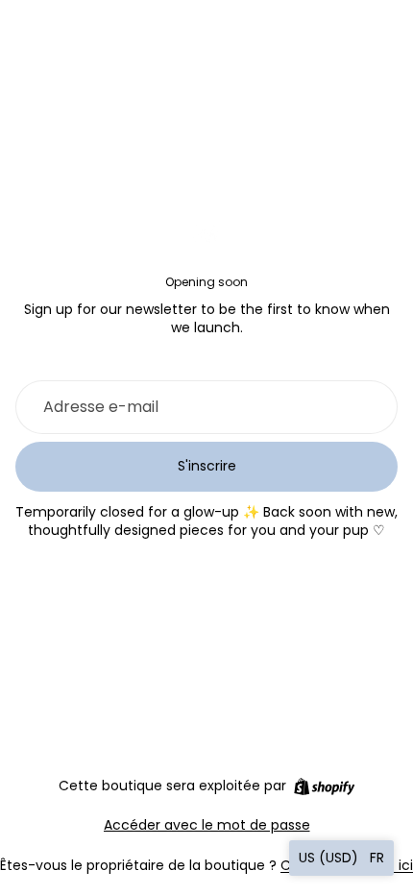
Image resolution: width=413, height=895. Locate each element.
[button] (341, 858)
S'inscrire (207, 465)
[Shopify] (324, 786)
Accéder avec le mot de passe (207, 825)
